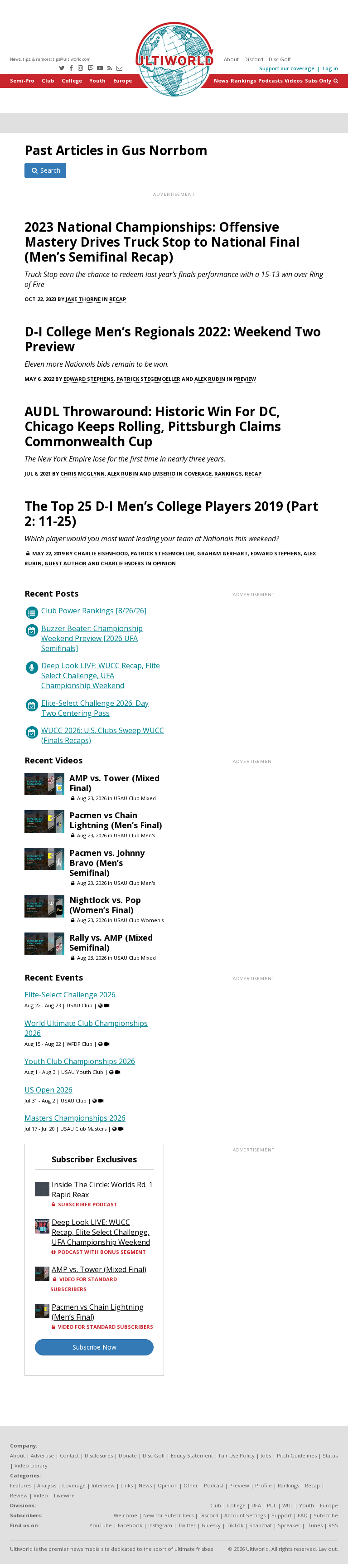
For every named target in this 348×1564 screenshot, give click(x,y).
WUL (287, 1505)
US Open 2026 (48, 1090)
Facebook (130, 1525)
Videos (294, 80)
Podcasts (270, 80)
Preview (245, 378)
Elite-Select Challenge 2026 (70, 995)
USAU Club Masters (83, 1128)
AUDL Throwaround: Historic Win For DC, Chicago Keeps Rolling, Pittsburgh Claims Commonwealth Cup (152, 426)
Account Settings (245, 1515)
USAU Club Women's (139, 920)
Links (127, 1485)
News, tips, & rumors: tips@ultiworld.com (50, 59)
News (221, 80)
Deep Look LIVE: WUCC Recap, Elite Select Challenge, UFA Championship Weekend (100, 675)
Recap (117, 299)
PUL (271, 1505)
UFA (256, 1505)
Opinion (164, 563)
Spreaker (289, 1525)
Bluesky (211, 1525)
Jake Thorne (83, 299)
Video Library (31, 1465)
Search (49, 170)
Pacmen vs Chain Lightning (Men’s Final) (115, 820)
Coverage (198, 473)
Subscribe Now (94, 1347)
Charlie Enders (122, 563)
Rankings (243, 80)
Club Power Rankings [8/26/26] (93, 611)
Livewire (64, 1495)
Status (330, 1455)
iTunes (314, 1525)
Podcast (213, 1485)
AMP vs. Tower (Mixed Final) (114, 782)
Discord (253, 59)
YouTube (100, 1525)
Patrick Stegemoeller (148, 378)
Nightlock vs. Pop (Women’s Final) (105, 904)
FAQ (303, 1515)
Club (48, 80)
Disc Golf (280, 59)
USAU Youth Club (82, 1072)
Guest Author (65, 563)
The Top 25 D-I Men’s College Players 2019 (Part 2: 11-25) (171, 513)
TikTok (235, 1525)
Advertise (42, 1455)
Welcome (125, 1515)
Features (20, 1485)
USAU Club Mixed (135, 798)
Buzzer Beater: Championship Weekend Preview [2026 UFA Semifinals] (92, 638)
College (72, 80)
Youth (97, 80)
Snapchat (260, 1525)
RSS (333, 1525)
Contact (69, 1455)
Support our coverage (286, 68)
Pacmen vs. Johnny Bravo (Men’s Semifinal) (107, 862)
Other (191, 1485)
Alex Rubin (209, 378)
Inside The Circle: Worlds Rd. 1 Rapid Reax (102, 1190)
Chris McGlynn (82, 473)
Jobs (266, 1455)
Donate (128, 1455)
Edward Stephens (88, 378)
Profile (263, 1485)
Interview (103, 1485)
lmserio (163, 473)
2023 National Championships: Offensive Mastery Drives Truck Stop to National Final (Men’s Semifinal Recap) (162, 241)
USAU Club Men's (134, 835)
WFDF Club (79, 1043)
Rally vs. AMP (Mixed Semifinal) (111, 942)
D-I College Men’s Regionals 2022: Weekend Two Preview (172, 339)
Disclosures (99, 1455)
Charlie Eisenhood (101, 553)
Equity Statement (192, 1455)
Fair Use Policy (237, 1455)
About (231, 59)
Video (41, 1495)
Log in (330, 68)
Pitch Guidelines (297, 1455)
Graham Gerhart (222, 553)
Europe (122, 80)
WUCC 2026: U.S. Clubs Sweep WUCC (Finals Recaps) (102, 735)
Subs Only (318, 80)
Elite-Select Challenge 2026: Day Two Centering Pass (95, 708)
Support (281, 1515)
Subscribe (326, 1515)
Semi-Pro (22, 80)
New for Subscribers (168, 1515)
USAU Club (79, 1005)
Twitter (187, 1525)
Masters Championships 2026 (75, 1118)
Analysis (46, 1485)
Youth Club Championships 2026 (79, 1061)
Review (19, 1495)
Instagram (160, 1525)
